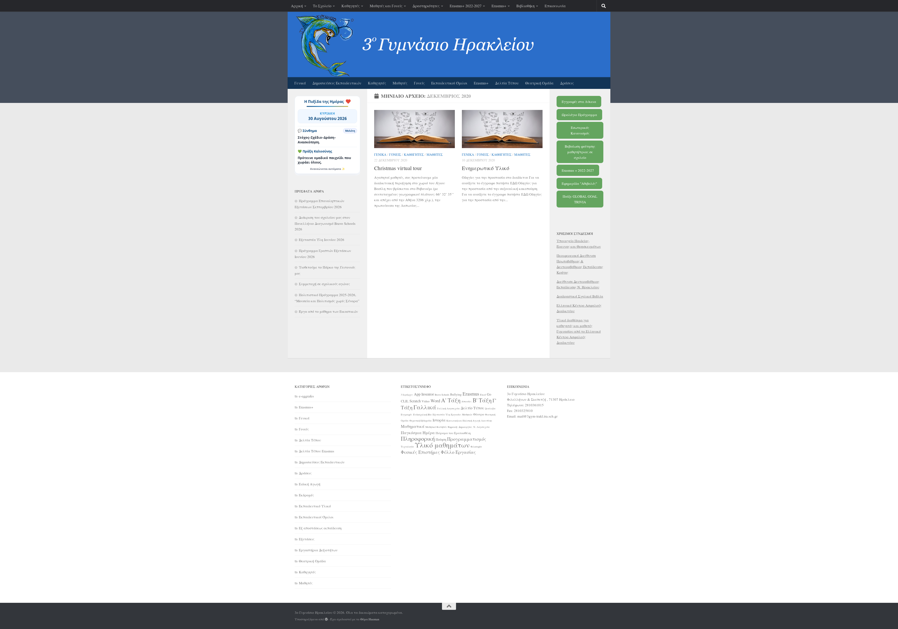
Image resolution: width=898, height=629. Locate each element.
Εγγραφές (406, 414)
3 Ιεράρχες (407, 394)
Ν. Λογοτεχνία (481, 427)
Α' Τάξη (450, 400)
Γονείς (419, 82)
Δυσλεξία (490, 408)
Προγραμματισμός (466, 439)
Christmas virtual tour (398, 167)
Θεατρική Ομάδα (539, 82)
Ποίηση (441, 439)
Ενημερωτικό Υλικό (485, 167)
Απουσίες (466, 401)
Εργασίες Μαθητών (461, 414)
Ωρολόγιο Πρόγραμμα (579, 114)
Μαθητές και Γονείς (386, 5)
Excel (483, 394)
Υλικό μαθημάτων (442, 444)
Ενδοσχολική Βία (422, 414)
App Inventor (424, 394)
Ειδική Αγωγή (309, 484)
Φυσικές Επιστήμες (420, 452)
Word (435, 401)
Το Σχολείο (322, 5)
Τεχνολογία (407, 446)
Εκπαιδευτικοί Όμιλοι (449, 82)
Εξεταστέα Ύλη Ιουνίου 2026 (321, 239)
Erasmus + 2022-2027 (578, 170)
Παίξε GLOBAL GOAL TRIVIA (580, 199)
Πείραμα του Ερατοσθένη (453, 433)
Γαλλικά (424, 407)
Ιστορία (439, 420)
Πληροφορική (418, 438)
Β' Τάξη (482, 400)
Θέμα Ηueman (369, 619)
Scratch (415, 401)
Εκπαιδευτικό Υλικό (315, 506)
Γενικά (300, 82)
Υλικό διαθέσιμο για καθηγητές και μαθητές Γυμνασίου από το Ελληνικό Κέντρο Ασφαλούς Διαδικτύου (579, 331)
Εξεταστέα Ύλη (441, 414)
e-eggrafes (306, 396)
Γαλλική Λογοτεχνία (448, 408)
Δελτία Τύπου (507, 82)
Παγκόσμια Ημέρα (418, 432)
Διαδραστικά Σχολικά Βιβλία (580, 296)
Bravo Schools (442, 394)
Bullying (456, 394)
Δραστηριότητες (426, 5)
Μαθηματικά (412, 426)
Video (426, 401)
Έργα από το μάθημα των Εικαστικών (328, 311)
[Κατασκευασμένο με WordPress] (326, 619)
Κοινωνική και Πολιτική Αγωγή (463, 420)
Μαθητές (400, 82)
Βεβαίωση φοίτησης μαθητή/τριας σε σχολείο (580, 152)
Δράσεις (567, 82)
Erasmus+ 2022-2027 (466, 5)
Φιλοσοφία (476, 446)
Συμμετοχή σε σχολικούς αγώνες (324, 283)
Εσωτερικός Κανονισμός (580, 130)
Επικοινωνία (555, 5)
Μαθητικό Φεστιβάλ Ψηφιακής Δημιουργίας (448, 427)
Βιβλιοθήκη (525, 5)
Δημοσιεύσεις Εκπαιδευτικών (336, 82)
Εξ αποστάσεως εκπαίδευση (320, 528)
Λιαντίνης (486, 420)
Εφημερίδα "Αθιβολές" (579, 183)
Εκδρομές (306, 495)
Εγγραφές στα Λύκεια (579, 101)
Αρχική (297, 5)
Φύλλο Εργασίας (458, 452)
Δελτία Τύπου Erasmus (316, 451)
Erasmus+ (499, 5)
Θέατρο (478, 414)
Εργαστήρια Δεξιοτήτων (318, 550)
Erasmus (471, 393)
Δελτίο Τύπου (472, 408)
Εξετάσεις (306, 539)
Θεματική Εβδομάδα (420, 420)
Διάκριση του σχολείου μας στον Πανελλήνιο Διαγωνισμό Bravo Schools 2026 (325, 223)
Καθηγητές (350, 5)
